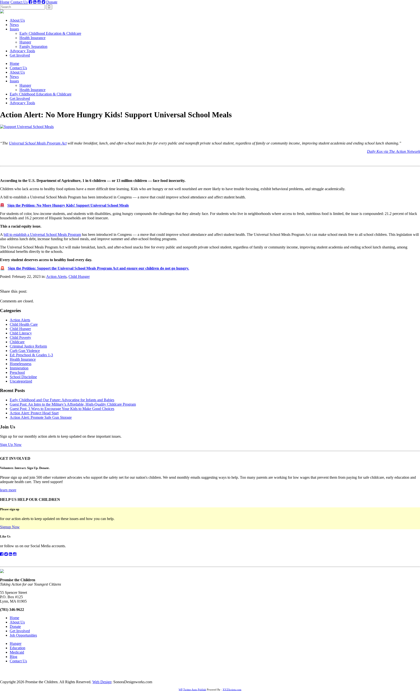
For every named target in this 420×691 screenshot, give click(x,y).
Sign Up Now (11, 445)
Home (4, 2)
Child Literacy (21, 333)
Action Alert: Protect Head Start (34, 413)
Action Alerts (56, 276)
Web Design (101, 682)
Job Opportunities (23, 635)
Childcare (17, 342)
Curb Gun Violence (25, 351)
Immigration (19, 368)
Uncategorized (21, 381)
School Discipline (23, 377)
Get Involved (20, 55)
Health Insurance (32, 38)
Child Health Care (24, 324)
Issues (14, 29)
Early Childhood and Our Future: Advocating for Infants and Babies (62, 400)
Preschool (17, 372)
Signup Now (10, 527)
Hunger (25, 42)
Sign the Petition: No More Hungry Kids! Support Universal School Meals (68, 205)
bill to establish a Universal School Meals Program (42, 234)
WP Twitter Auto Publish (192, 689)
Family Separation (33, 46)
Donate (51, 2)
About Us (17, 20)
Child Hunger (79, 276)
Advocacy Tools (22, 51)
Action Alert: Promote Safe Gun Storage (41, 417)
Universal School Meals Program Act (38, 143)
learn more (8, 490)
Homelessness (20, 364)
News (14, 25)
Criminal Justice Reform (28, 346)
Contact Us (19, 2)
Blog (13, 657)
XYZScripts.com (232, 689)
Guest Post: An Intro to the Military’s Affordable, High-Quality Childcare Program (73, 404)
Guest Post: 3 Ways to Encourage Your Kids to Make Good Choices (62, 409)
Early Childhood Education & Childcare (50, 33)
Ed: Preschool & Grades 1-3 (31, 355)
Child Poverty (20, 337)
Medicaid (17, 652)
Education (17, 648)
